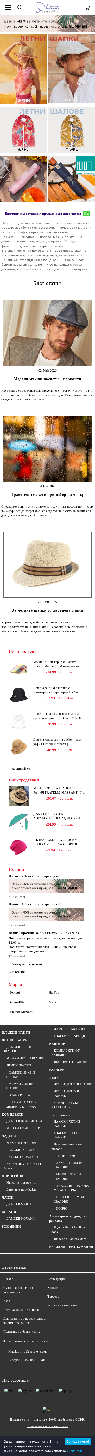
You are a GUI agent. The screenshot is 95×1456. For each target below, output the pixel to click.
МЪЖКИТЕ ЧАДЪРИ (21, 1142)
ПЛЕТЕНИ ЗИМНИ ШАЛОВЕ (69, 1199)
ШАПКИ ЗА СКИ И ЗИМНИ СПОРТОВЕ (21, 1104)
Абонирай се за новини (27, 964)
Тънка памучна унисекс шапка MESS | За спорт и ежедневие (56, 842)
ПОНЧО (61, 1208)
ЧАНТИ (8, 1197)
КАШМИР (57, 1044)
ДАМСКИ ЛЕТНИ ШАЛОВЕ (65, 1124)
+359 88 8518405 (34, 1360)
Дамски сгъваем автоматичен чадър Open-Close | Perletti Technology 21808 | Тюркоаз (59, 816)
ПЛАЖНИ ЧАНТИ (16, 1032)
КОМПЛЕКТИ (13, 1114)
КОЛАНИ (9, 1212)
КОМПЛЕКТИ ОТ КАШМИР (65, 1053)
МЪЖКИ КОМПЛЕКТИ (23, 1128)
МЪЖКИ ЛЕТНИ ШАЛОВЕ (65, 1135)
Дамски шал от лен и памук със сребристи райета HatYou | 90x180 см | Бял (57, 716)
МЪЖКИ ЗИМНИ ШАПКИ (20, 1086)
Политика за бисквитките (21, 1331)
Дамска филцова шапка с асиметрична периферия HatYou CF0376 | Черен (56, 690)
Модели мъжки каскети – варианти (47, 379)
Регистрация (56, 1279)
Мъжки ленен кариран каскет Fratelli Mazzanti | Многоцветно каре (56, 664)
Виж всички (17, 971)
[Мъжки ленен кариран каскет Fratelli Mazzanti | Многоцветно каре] (19, 670)
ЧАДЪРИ (9, 1136)
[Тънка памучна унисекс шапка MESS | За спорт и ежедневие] (19, 848)
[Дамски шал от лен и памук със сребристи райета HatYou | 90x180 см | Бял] (19, 721)
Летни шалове (60, 1115)
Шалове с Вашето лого (70, 1239)
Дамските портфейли (21, 1189)
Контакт (53, 1287)
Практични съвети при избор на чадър (47, 494)
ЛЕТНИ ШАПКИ (15, 1040)
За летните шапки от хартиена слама (47, 610)
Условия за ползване (62, 1305)
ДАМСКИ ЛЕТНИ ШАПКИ (18, 1049)
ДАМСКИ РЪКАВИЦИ (70, 1029)
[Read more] (46, 886)
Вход (6, 1301)
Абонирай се (21, 768)
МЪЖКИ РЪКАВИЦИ (69, 1036)
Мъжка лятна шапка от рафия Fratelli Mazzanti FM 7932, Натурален (59, 790)
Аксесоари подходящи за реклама (68, 1219)
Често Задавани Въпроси (21, 1309)
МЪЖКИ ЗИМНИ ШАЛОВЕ (67, 1176)
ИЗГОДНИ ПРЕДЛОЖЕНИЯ (71, 1246)
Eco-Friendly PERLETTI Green (22, 1166)
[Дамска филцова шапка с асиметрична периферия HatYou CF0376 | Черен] (19, 696)
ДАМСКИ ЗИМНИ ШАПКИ (20, 1075)
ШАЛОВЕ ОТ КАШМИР (71, 1062)
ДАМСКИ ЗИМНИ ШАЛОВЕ (68, 1165)
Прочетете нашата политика (47, 1426)
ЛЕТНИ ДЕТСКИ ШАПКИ (73, 1084)
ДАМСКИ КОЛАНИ (20, 1218)
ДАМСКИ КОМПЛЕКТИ (24, 1121)
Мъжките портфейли (21, 1182)
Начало (8, 1279)
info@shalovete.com (34, 1351)
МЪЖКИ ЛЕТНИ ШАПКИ (25, 1058)
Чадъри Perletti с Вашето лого (70, 1229)
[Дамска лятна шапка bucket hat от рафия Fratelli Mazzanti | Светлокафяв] (19, 747)
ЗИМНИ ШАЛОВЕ (67, 1156)
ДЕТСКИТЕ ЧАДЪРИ (22, 1156)
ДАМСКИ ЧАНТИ (19, 1204)
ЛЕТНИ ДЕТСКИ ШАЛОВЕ (65, 1093)
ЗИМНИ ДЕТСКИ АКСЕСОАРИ (65, 1105)
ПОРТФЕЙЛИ (12, 1176)
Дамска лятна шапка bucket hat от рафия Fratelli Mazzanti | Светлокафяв (57, 742)
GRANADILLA (19, 1095)
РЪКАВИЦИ (11, 1226)
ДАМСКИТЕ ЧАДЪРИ (22, 1149)
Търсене (53, 1296)
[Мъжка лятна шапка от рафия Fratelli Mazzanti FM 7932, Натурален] (19, 796)
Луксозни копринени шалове (68, 1147)
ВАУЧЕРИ (57, 1070)
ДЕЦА (54, 1077)
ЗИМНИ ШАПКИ (18, 1065)
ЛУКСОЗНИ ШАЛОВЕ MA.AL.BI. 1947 (71, 1188)
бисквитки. (75, 1450)
